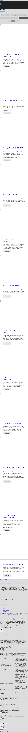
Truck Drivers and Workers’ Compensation (11, 194)
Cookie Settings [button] (3, 627)
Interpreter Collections (5, 17)
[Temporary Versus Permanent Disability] (14, 280)
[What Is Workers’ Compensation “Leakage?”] (14, 234)
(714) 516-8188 (4, 601)
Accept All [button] (9, 627)
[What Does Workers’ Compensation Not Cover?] (14, 325)
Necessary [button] (2, 648)
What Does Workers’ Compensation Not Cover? (13, 331)
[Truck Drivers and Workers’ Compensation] (14, 189)
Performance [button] (2, 699)
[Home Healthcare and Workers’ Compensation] (14, 49)
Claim (13, 21)
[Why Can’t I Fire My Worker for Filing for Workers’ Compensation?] (14, 142)
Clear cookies (3, 728)
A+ (3, 727)
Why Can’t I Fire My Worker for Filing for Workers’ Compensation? (14, 147)
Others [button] (1, 717)
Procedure (15, 17)
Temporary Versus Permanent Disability (11, 286)
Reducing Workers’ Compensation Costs (13, 101)
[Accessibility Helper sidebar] (3, 723)
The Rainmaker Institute (16, 614)
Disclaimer (5, 608)
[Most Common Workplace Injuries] (14, 559)
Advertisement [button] (3, 711)
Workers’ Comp (23, 17)
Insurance (17, 21)
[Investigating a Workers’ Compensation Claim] (14, 510)
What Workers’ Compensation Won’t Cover (13, 468)
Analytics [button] (2, 705)
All (9, 21)
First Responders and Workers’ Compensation (12, 378)
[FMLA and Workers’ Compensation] (14, 418)
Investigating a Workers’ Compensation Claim (10, 516)
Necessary (4, 649)
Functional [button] (2, 693)
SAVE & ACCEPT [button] (4, 722)
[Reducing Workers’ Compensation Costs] (14, 95)
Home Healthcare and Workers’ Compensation (12, 55)
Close (2, 724)
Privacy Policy (6, 610)
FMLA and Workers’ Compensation (13, 423)
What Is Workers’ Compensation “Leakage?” (12, 240)
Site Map (4, 611)
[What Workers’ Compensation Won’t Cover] (14, 462)
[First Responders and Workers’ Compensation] (14, 372)
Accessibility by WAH (4, 731)
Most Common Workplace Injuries (13, 564)
